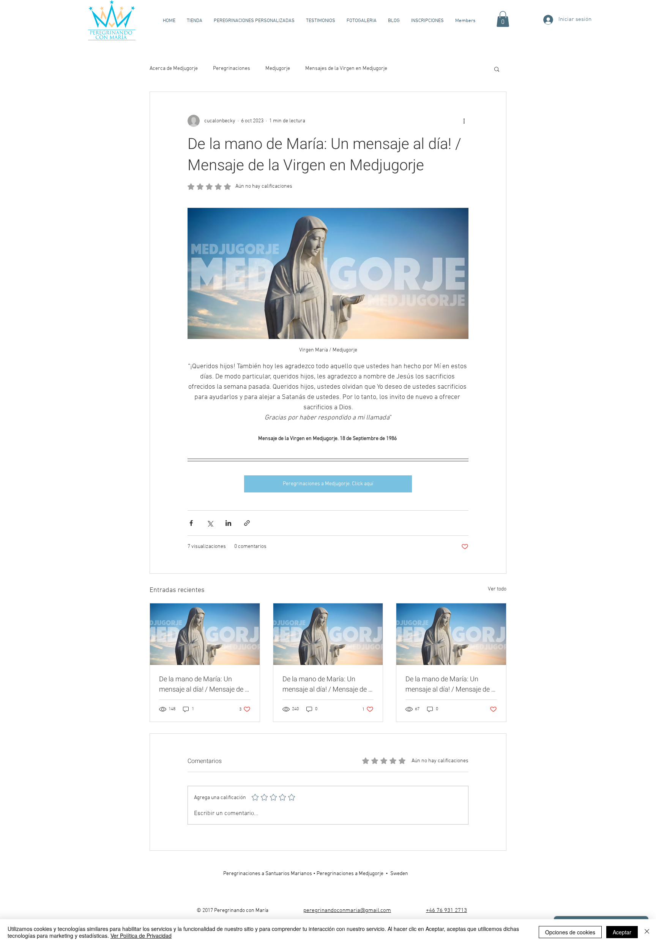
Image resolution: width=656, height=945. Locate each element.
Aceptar (622, 932)
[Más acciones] (463, 120)
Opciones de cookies (570, 932)
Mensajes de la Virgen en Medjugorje (346, 68)
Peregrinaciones (231, 68)
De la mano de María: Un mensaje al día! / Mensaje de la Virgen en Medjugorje (204, 684)
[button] (502, 19)
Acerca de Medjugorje (174, 68)
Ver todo (497, 589)
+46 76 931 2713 (446, 910)
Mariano (300, 874)
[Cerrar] (646, 932)
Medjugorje (277, 68)
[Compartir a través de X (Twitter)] (209, 523)
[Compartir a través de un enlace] (247, 523)
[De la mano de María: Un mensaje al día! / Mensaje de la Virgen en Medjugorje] (205, 634)
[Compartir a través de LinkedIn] (228, 523)
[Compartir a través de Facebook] (191, 523)
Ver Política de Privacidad (141, 935)
